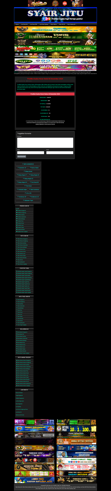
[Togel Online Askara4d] (34, 448)
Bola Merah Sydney (21, 336)
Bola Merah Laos (21, 346)
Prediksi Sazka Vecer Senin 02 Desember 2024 (45, 79)
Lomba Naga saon (20, 401)
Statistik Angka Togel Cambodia (24, 277)
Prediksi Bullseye (21, 218)
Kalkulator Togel (28, 200)
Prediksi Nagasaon (20, 398)
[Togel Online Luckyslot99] (76, 428)
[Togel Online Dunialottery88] (76, 441)
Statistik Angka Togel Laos (23, 286)
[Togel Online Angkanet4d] (76, 460)
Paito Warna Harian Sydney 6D (24, 383)
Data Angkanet (19, 403)
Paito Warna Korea (21, 251)
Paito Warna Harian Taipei (23, 377)
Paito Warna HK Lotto (43, 488)
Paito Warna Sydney (21, 243)
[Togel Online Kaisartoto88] (34, 473)
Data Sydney (20, 303)
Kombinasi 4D (22, 197)
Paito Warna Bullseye (22, 247)
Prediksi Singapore (21, 210)
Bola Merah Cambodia (22, 338)
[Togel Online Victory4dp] (34, 428)
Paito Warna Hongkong (22, 240)
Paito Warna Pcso (21, 249)
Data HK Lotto (51, 488)
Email (47, 149)
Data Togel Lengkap (21, 324)
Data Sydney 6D (20, 322)
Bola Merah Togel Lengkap (23, 353)
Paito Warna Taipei (21, 255)
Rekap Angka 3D (34, 175)
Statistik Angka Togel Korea (23, 283)
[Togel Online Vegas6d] (34, 441)
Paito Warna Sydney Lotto (70, 488)
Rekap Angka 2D (28, 178)
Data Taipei (19, 316)
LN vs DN (28, 193)
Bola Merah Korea (21, 344)
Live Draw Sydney (44, 24)
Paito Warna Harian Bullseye (23, 368)
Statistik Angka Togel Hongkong (24, 273)
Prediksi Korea (20, 223)
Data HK (41, 487)
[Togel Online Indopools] (76, 467)
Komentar (30, 81)
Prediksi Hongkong (21, 212)
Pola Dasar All (35, 182)
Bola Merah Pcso (21, 342)
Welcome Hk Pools (20, 414)
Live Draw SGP (33, 24)
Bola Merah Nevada (21, 351)
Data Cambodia (20, 305)
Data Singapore (20, 299)
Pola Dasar (29, 186)
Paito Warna (54, 24)
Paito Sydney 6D (71, 24)
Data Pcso (19, 310)
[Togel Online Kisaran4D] (55, 48)
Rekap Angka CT (22, 175)
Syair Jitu (16, 72)
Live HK (17, 208)
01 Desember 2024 (21, 81)
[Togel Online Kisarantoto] (55, 55)
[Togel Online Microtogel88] (34, 422)
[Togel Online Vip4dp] (76, 435)
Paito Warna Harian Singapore (24, 360)
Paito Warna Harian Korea (23, 373)
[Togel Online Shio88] (76, 473)
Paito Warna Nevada (21, 257)
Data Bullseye (20, 308)
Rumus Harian (35, 167)
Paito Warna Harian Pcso (22, 370)
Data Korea (19, 312)
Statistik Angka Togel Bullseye (24, 279)
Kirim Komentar (21, 156)
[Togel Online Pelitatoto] (55, 61)
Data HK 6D (20, 320)
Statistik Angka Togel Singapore (24, 271)
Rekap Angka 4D (22, 182)
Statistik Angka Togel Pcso (23, 281)
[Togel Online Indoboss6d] (76, 422)
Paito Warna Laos (21, 253)
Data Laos (19, 314)
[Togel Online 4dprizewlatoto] (34, 467)
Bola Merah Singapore (22, 332)
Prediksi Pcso (20, 221)
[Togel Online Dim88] (55, 35)
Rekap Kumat (28, 171)
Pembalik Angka (22, 189)
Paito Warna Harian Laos (22, 375)
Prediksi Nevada (21, 229)
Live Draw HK (24, 24)
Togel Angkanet (19, 395)
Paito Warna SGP (35, 487)
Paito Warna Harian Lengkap (23, 385)
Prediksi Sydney (20, 214)
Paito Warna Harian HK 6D (23, 381)
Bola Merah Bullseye (21, 340)
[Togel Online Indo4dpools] (34, 480)
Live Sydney (18, 406)
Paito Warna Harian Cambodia (24, 366)
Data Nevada (20, 318)
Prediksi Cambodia (21, 216)
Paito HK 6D (62, 24)
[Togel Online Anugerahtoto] (76, 448)
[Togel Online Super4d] (55, 42)
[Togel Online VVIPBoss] (55, 29)
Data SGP (45, 487)
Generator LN (22, 167)
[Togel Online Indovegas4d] (76, 480)
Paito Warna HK (19, 487)
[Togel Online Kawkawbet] (34, 435)
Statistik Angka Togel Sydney (23, 275)
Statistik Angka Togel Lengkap (24, 292)
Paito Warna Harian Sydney (23, 364)
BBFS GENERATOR (28, 164)
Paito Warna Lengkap (22, 264)
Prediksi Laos (20, 225)
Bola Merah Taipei (21, 349)
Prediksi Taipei (20, 227)
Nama (18, 149)
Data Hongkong (21, 301)
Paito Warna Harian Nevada (23, 379)
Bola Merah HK (20, 334)
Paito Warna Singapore (22, 238)
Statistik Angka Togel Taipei (23, 288)
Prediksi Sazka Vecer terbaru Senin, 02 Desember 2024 (30, 84)
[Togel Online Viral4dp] (55, 68)
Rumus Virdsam (19, 392)
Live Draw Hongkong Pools (22, 409)
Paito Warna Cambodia (22, 245)
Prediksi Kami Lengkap (22, 231)
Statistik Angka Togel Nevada (23, 290)
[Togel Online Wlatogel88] (34, 460)
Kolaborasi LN (35, 197)
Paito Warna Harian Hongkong (24, 362)
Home (17, 24)
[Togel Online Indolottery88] (76, 454)
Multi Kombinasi (34, 189)
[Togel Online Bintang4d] (34, 454)
